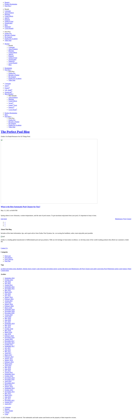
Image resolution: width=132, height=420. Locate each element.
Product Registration (11, 4)
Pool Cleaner (86, 269)
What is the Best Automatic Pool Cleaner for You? (20, 207)
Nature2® (8, 26)
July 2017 (8, 348)
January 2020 (9, 304)
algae (15, 269)
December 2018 (9, 337)
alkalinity (20, 269)
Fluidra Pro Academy (11, 39)
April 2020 (8, 316)
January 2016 (9, 360)
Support (7, 409)
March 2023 (8, 385)
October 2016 (9, 376)
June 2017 (8, 350)
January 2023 (9, 386)
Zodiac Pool (13, 105)
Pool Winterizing (109, 269)
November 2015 (10, 392)
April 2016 (8, 365)
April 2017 (8, 353)
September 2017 (10, 346)
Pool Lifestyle (9, 259)
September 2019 (10, 323)
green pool (68, 269)
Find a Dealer (9, 411)
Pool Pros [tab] (8, 6)
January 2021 (9, 297)
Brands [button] (7, 44)
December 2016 (9, 379)
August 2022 (9, 285)
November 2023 (10, 383)
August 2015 (9, 402)
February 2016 (9, 362)
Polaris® (7, 19)
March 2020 (8, 308)
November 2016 (10, 378)
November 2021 (10, 288)
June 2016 (8, 369)
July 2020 (8, 322)
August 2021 (9, 301)
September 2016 (10, 374)
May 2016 (8, 367)
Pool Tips (7, 261)
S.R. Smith (8, 90)
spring (117, 269)
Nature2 (11, 107)
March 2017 (8, 355)
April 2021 (8, 302)
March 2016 (8, 364)
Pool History (8, 257)
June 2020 (8, 320)
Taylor (11, 103)
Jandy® (7, 18)
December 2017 (9, 341)
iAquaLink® (8, 23)
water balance (123, 269)
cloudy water (36, 269)
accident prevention (7, 269)
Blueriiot (7, 14)
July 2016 (8, 371)
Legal (6, 414)
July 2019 (8, 327)
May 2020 (8, 318)
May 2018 (8, 330)
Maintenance (75, 269)
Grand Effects (9, 16)
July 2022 (8, 283)
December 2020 (9, 313)
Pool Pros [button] (8, 70)
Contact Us (4, 248)
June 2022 (8, 281)
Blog (6, 25)
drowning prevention (46, 269)
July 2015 (8, 399)
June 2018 (8, 334)
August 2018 (9, 339)
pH (81, 269)
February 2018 (9, 336)
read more (4, 219)
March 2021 (8, 292)
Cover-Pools (13, 110)
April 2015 (8, 404)
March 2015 (8, 395)
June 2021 (8, 294)
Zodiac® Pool (9, 21)
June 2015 (8, 397)
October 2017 (9, 344)
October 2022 (9, 280)
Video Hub (8, 40)
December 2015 (9, 400)
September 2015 (10, 388)
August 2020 (9, 315)
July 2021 (8, 295)
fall (63, 269)
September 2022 (10, 278)
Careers (7, 412)
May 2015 (8, 393)
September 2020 (10, 309)
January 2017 (9, 358)
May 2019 (8, 325)
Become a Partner (10, 35)
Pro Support (8, 37)
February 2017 (9, 357)
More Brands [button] (9, 94)
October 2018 (9, 329)
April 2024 (8, 381)
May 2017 (8, 351)
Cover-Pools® (9, 28)
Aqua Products (9, 12)
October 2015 (9, 390)
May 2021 (8, 290)
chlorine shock (27, 269)
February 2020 (9, 306)
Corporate (8, 11)
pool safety (93, 269)
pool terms (100, 269)
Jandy (7, 86)
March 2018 (8, 332)
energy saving (57, 269)
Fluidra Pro (8, 33)
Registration (8, 68)
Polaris (7, 88)
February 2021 (9, 299)
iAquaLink (8, 92)
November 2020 (10, 311)
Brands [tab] (7, 2)
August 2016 (9, 372)
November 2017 (10, 343)
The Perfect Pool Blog (15, 131)
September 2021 (10, 287)
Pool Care (8, 256)
